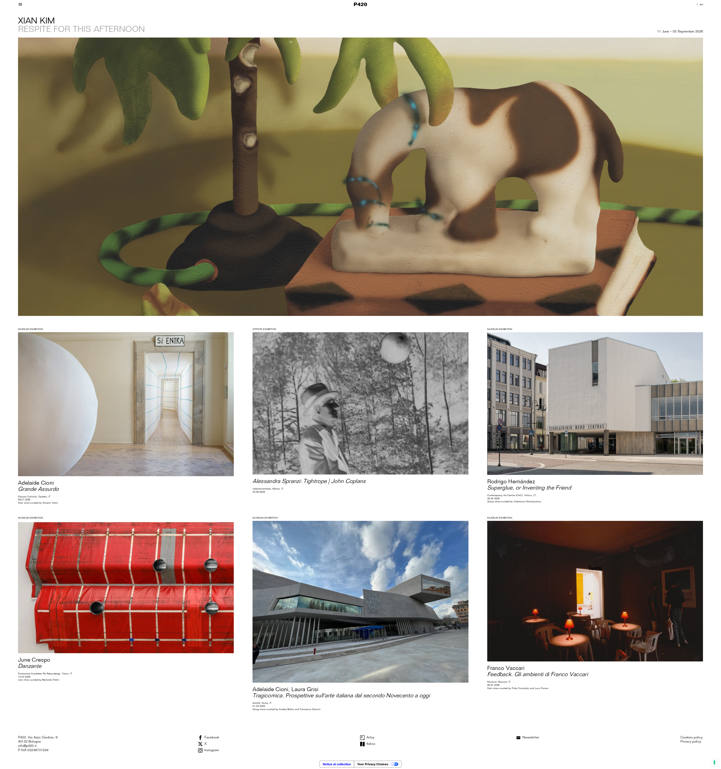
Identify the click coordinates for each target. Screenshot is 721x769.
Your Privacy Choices (372, 764)
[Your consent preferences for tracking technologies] (714, 762)
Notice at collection (337, 764)
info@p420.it (27, 745)
